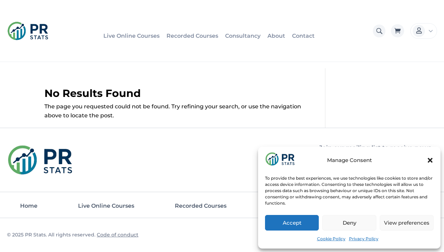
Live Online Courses (131, 36)
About (276, 36)
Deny (349, 222)
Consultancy (243, 36)
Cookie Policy (331, 238)
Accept (292, 222)
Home (28, 205)
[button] (430, 160)
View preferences (406, 222)
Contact (303, 36)
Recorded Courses (192, 36)
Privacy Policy (363, 238)
